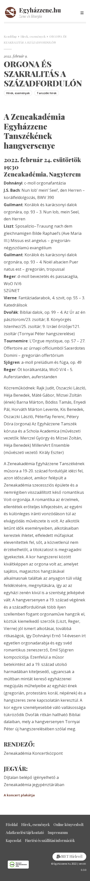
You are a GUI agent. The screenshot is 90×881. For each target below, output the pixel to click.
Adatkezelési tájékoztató (25, 832)
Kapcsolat (13, 840)
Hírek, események (33, 36)
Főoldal (12, 824)
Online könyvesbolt (69, 824)
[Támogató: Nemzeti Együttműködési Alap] (22, 865)
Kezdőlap (10, 36)
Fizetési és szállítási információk (50, 840)
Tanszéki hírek (46, 93)
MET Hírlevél (71, 856)
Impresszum (58, 832)
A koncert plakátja (19, 795)
